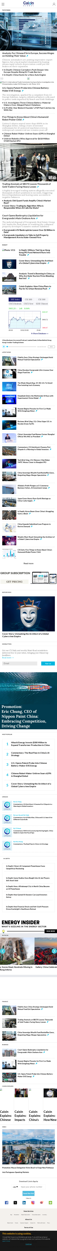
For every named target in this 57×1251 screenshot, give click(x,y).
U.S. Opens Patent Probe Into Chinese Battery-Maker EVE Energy (25, 89)
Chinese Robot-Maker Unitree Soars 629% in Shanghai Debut (29, 134)
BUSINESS (5, 1044)
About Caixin (10, 1223)
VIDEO (4, 1127)
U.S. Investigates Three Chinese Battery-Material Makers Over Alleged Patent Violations (27, 103)
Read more (28, 563)
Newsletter (16, 1214)
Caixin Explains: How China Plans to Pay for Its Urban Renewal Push (35, 287)
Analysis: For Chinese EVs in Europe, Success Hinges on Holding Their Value (28, 54)
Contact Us (32, 1223)
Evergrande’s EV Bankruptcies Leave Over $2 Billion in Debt (29, 231)
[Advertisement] (28, 987)
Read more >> (8, 657)
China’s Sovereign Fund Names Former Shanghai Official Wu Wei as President (36, 435)
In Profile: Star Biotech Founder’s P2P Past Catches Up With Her (29, 109)
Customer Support (24, 1223)
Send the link (28, 1193)
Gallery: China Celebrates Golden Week (18, 967)
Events (16, 1223)
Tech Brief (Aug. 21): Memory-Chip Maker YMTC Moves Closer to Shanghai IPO (34, 461)
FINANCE (5, 1001)
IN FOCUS (5, 935)
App (11, 1214)
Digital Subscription (25, 1214)
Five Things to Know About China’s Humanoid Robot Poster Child (25, 118)
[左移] (2, 951)
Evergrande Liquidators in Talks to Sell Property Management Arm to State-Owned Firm (26, 236)
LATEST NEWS (6, 352)
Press (48, 1223)
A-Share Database (39, 333)
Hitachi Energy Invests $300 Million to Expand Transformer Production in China (30, 743)
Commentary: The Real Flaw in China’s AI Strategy (30, 844)
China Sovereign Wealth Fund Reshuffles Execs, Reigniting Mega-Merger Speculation (36, 474)
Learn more (6, 1241)
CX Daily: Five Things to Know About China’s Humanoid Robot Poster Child (35, 551)
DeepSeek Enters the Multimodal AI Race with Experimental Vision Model (35, 397)
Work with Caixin (41, 1223)
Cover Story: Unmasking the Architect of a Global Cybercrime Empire (36, 261)
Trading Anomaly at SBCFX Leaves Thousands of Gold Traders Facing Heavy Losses (26, 185)
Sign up (48, 663)
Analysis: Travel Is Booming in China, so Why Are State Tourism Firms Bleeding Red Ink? (36, 275)
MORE (51, 346)
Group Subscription (36, 1214)
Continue (29, 1244)
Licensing (44, 1214)
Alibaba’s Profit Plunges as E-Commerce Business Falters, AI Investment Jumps (33, 487)
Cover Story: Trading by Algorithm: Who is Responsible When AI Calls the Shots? (23, 206)
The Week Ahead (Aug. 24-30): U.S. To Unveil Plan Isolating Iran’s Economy (35, 384)
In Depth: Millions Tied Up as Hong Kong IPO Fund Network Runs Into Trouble (34, 252)
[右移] (54, 951)
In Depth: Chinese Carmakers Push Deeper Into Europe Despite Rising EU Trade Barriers (26, 70)
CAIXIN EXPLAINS (7, 1086)
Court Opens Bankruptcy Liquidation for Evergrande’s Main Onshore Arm (22, 217)
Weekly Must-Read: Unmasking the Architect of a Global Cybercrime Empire (36, 538)
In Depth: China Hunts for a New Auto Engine (25, 74)
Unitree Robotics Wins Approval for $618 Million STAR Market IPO (27, 139)
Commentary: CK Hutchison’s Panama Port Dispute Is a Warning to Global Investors (34, 448)
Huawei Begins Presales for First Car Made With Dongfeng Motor (34, 410)
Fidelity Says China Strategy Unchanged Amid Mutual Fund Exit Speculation (35, 358)
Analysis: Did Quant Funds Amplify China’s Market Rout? (27, 201)
